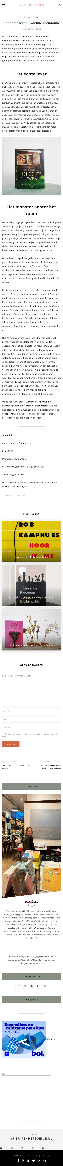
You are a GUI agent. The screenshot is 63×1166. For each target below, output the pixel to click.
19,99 (10, 451)
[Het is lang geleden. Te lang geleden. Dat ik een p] (1, 1148)
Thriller (21, 496)
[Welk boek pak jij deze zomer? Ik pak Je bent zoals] (33, 1148)
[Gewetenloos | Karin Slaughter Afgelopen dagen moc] (43, 1148)
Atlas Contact (19, 458)
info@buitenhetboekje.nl (31, 963)
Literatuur (31, 17)
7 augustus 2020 (31, 29)
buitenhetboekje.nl (34, 1138)
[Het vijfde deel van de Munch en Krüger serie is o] (12, 1148)
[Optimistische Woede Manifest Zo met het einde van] (22, 1148)
